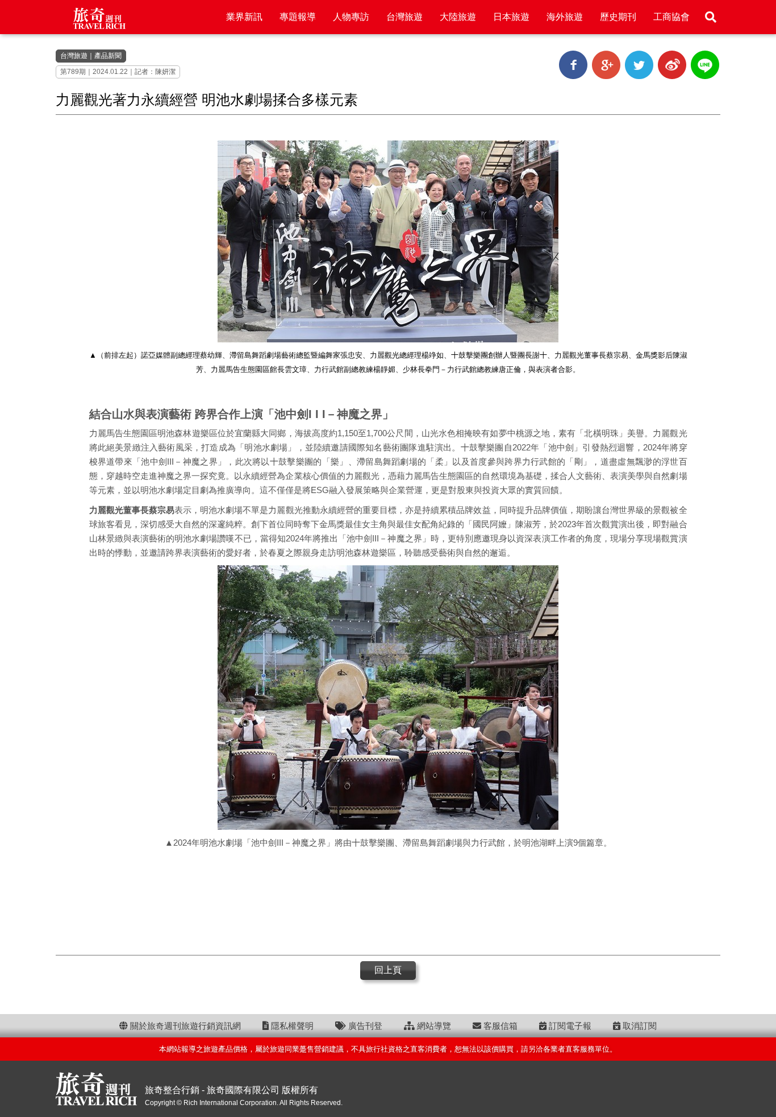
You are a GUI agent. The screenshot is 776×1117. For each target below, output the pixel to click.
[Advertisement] (388, 900)
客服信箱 (499, 1026)
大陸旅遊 (458, 17)
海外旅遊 (564, 17)
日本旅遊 (511, 17)
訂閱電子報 (568, 1026)
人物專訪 (351, 17)
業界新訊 (244, 17)
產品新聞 (108, 56)
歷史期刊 (618, 17)
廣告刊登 (364, 1026)
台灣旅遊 (404, 17)
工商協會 (671, 17)
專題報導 (297, 17)
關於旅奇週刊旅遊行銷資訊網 (184, 1026)
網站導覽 (433, 1026)
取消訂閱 (638, 1026)
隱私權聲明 (291, 1026)
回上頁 (388, 970)
